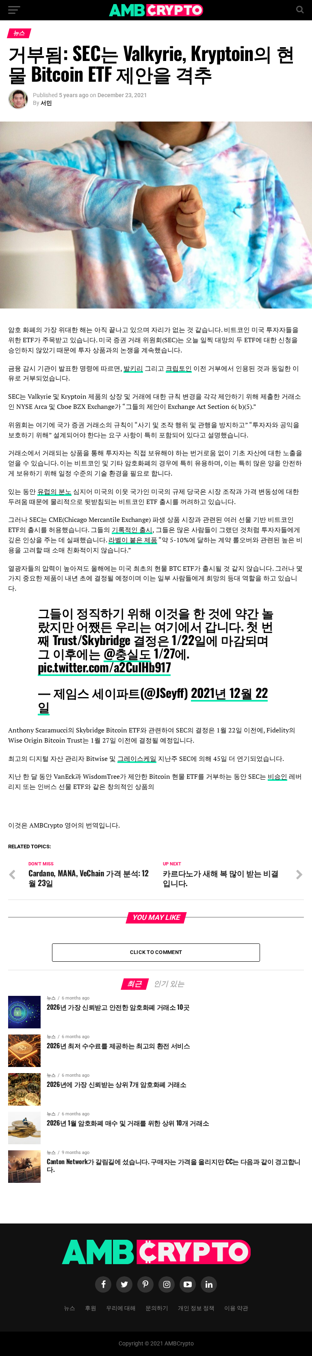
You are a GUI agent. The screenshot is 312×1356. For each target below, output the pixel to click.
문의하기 (156, 1307)
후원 (90, 1307)
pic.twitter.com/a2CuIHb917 (104, 667)
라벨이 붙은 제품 (132, 539)
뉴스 (69, 1307)
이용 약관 (236, 1307)
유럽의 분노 (54, 491)
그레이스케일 (136, 758)
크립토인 (179, 368)
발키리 (133, 368)
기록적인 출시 (132, 529)
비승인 (277, 776)
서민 (46, 103)
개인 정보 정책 (196, 1307)
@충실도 (127, 653)
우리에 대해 (121, 1307)
